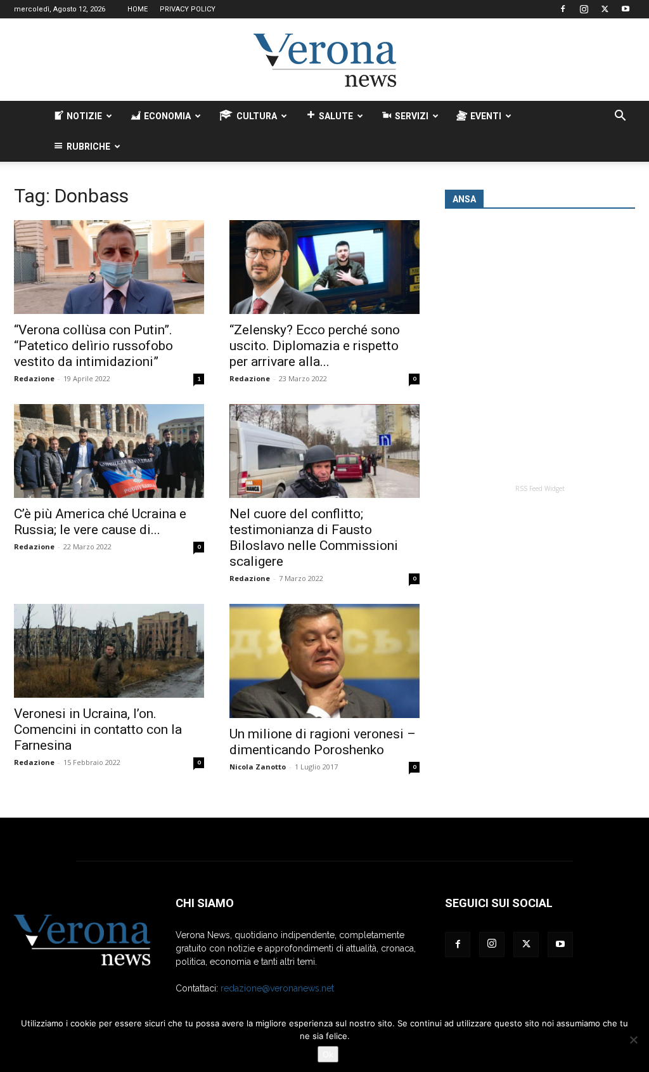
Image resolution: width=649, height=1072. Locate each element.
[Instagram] (583, 9)
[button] (620, 117)
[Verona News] (324, 60)
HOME (137, 9)
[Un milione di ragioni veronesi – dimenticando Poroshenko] (324, 661)
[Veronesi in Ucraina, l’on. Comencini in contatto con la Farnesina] (109, 651)
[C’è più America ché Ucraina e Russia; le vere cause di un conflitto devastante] (109, 451)
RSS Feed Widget (540, 488)
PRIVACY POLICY (187, 9)
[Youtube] (625, 9)
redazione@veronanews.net (277, 988)
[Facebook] (562, 9)
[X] (604, 9)
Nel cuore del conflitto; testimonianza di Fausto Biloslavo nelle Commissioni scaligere (313, 537)
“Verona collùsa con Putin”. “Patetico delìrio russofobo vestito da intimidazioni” (93, 345)
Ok (328, 1054)
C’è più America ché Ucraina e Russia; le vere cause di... (100, 521)
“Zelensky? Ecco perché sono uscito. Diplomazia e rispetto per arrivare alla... (314, 345)
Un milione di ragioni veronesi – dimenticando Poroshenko (322, 741)
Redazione (34, 378)
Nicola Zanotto (257, 766)
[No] (633, 1039)
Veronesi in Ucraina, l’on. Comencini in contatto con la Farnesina (98, 729)
